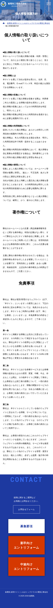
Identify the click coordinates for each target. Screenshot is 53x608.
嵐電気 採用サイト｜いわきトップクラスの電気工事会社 (26, 592)
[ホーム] (4, 23)
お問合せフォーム (26, 509)
